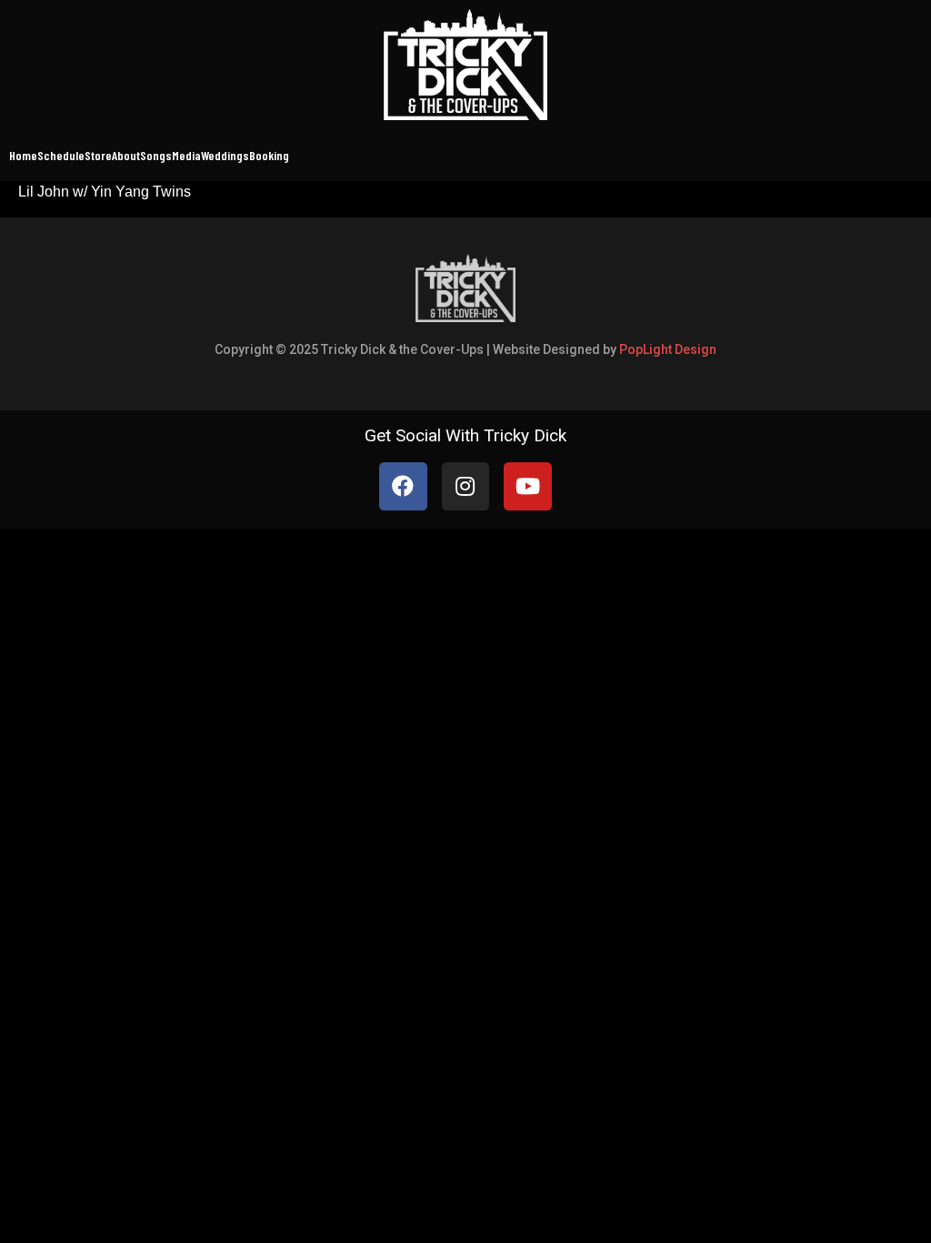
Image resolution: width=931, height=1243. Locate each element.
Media (186, 155)
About (126, 155)
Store (98, 155)
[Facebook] (403, 486)
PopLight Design (667, 349)
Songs (156, 155)
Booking (269, 155)
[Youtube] (528, 486)
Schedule (61, 155)
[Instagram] (466, 486)
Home (23, 155)
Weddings (225, 155)
